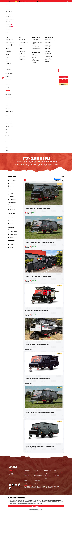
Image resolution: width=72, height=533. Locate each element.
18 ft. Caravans (22, 58)
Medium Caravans (22, 44)
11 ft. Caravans (22, 50)
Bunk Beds (34, 62)
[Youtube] (16, 484)
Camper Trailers (9, 45)
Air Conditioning (48, 53)
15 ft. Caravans (22, 53)
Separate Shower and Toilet (50, 40)
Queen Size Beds (35, 55)
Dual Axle (8, 65)
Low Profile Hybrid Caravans (11, 44)
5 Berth (7, 59)
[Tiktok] (19, 484)
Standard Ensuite (48, 39)
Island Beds (34, 57)
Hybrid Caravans (9, 39)
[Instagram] (13, 484)
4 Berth (7, 57)
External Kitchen (35, 45)
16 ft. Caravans (22, 54)
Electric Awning (48, 48)
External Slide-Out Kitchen (37, 49)
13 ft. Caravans (22, 51)
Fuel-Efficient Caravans (23, 40)
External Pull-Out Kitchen (37, 48)
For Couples (8, 50)
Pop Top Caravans (10, 42)
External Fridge (48, 54)
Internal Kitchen (35, 39)
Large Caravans (22, 45)
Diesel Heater (47, 51)
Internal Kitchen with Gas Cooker (37, 43)
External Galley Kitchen (36, 46)
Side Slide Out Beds (35, 60)
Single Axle (8, 63)
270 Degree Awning (48, 50)
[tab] (10, 9)
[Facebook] (10, 484)
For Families (8, 51)
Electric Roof (47, 46)
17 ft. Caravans (22, 56)
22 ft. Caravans (22, 59)
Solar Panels (47, 61)
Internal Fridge (47, 58)
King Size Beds (34, 59)
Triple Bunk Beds (35, 63)
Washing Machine (48, 59)
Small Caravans (22, 39)
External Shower (48, 42)
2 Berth (7, 55)
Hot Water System (48, 56)
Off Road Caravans (10, 40)
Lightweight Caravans (23, 42)
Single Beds (34, 54)
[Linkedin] (10, 488)
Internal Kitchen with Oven (37, 40)
